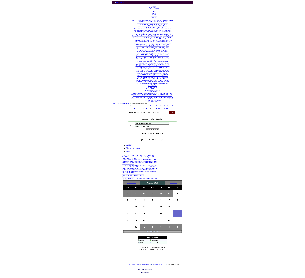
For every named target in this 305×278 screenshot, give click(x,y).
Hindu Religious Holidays (152, 89)
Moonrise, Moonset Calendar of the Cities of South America (152, 77)
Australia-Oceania (146, 108)
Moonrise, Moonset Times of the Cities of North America (152, 68)
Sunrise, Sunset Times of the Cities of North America (152, 51)
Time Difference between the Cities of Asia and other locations (156, 38)
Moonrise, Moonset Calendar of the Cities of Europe (155, 74)
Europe (153, 108)
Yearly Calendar (152, 86)
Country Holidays (150, 88)
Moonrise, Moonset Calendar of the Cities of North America (152, 76)
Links (171, 20)
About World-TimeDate (150, 20)
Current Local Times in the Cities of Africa (149, 21)
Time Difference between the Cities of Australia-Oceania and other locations (152, 40)
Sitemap (137, 105)
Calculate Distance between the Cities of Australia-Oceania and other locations (153, 95)
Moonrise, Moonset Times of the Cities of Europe (149, 67)
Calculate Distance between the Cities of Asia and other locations (152, 94)
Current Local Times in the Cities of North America (154, 26)
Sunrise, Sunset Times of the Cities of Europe (148, 50)
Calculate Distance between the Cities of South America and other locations (158, 99)
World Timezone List (139, 28)
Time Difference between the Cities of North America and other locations (152, 42)
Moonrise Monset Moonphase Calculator (147, 61)
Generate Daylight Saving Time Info (143, 30)
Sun (154, 10)
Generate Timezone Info (165, 28)
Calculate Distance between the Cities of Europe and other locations (151, 96)
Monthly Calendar (152, 87)
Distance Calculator (138, 93)
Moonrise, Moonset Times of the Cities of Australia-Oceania (154, 66)
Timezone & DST (154, 9)
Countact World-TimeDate (163, 20)
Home (154, 6)
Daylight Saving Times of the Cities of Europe (159, 34)
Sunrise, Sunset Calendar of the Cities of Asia (152, 54)
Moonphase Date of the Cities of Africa (146, 78)
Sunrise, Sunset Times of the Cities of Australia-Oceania (154, 48)
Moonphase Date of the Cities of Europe (146, 81)
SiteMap (134, 20)
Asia (139, 108)
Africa (135, 108)
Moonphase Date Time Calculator (149, 63)
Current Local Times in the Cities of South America (152, 27)
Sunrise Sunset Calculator (142, 46)
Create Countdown (152, 101)
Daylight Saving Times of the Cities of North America (145, 36)
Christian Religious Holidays (154, 91)
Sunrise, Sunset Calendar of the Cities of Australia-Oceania (152, 55)
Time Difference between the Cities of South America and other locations (153, 43)
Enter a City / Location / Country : (137, 112)
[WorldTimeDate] (119, 2)
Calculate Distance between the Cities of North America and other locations (152, 98)
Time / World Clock (154, 7)
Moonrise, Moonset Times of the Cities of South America (152, 69)
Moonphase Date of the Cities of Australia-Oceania (156, 80)
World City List (140, 20)
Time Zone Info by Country (152, 28)
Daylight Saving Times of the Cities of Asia (147, 33)
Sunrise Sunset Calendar (155, 46)
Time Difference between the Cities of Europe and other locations (151, 41)
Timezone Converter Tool (145, 31)
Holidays (154, 14)
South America (167, 108)
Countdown (154, 17)
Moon (154, 11)
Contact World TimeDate (169, 105)
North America (159, 108)
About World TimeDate (157, 105)
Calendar (154, 13)
